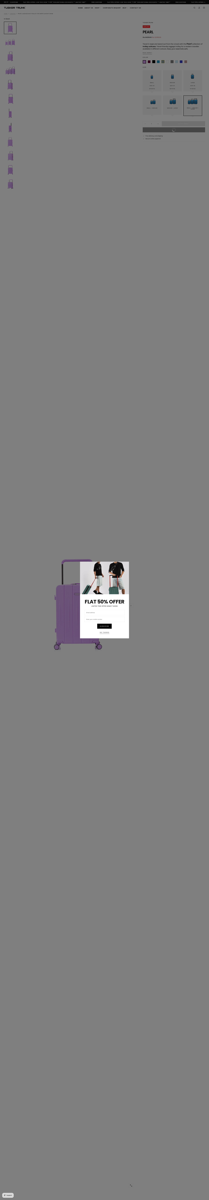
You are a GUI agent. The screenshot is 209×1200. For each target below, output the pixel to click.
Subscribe (104, 626)
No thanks (104, 632)
